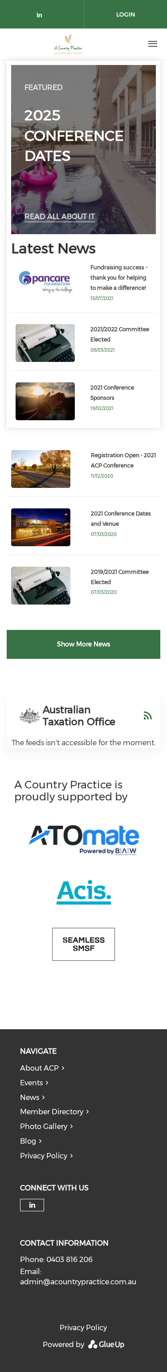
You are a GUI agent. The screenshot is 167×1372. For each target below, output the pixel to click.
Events (31, 1083)
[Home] (68, 44)
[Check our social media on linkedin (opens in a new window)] (42, 16)
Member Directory (51, 1112)
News (29, 1097)
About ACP (39, 1068)
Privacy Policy (43, 1156)
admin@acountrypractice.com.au (78, 1282)
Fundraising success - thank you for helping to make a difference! (118, 277)
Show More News (83, 644)
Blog (28, 1141)
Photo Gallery (43, 1126)
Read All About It (59, 216)
